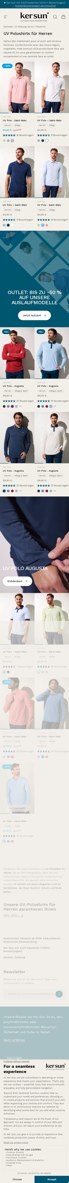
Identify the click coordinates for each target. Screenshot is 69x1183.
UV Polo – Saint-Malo (49, 120)
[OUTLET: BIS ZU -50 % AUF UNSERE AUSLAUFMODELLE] (34, 279)
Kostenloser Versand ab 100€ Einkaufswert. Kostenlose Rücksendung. (32, 940)
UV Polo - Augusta (13, 386)
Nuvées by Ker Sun (12, 733)
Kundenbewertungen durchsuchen (35, 5)
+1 (20, 406)
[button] (9, 135)
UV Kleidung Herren (24, 26)
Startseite (8, 26)
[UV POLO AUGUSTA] (34, 544)
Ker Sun (7, 117)
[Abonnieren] (59, 994)
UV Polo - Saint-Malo (15, 120)
